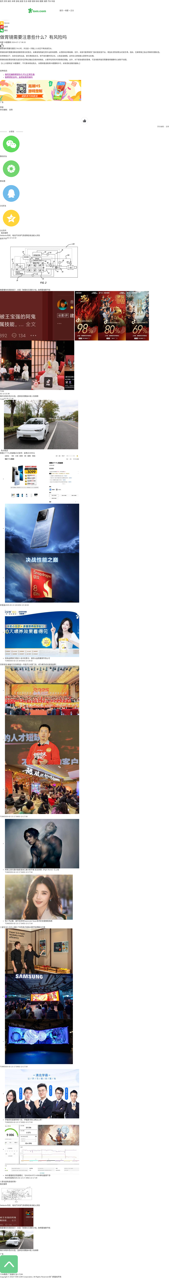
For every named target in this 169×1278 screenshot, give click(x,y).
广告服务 (11, 1274)
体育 (13, 1)
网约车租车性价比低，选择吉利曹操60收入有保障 (19, 396)
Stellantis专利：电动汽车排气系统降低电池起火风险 (20, 235)
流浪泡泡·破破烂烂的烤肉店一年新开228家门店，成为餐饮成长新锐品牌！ (28, 664)
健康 (41, 1)
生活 (25, 1)
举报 (1, 107)
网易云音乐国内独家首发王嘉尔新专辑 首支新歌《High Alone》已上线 (32, 870)
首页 (1, 1)
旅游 (21, 1)
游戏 (17, 1)
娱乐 (9, 1)
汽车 (49, 1)
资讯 (5, 1)
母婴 (29, 1)
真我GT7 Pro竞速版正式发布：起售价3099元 (17, 453)
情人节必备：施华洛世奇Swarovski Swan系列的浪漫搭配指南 (28, 921)
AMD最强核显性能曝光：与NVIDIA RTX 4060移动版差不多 (27, 1175)
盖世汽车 (3, 238)
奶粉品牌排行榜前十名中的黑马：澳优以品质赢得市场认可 (27, 658)
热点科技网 (9, 1178)
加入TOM (19, 1274)
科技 (53, 1)
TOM (2, 399)
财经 (37, 1)
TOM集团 (3, 1274)
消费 (45, 1)
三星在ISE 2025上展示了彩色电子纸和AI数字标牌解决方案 (22, 927)
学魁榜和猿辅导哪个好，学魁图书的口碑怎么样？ (24, 1120)
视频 (33, 1)
